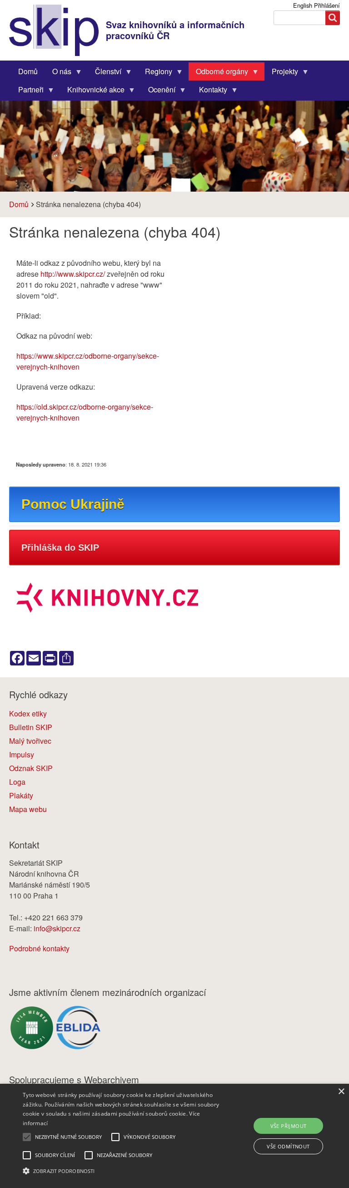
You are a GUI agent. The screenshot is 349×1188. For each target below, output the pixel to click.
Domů (19, 204)
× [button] (341, 1091)
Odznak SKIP (31, 768)
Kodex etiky (28, 713)
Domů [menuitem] (28, 71)
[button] (121, 1171)
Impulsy (21, 754)
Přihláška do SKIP (60, 548)
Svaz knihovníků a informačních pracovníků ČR (175, 30)
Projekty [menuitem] (281, 73)
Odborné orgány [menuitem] (218, 73)
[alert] (174, 1136)
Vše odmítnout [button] (288, 1146)
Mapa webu (28, 809)
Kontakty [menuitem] (209, 91)
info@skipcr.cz (57, 928)
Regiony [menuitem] (155, 73)
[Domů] (57, 30)
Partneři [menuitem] (27, 91)
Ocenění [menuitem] (158, 91)
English (302, 5)
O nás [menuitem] (58, 73)
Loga (17, 782)
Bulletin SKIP (30, 727)
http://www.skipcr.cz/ (72, 274)
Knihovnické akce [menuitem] (92, 91)
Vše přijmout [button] (288, 1125)
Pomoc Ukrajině (73, 504)
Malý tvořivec (30, 741)
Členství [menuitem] (104, 73)
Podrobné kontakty (39, 948)
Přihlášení (327, 5)
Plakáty (21, 795)
